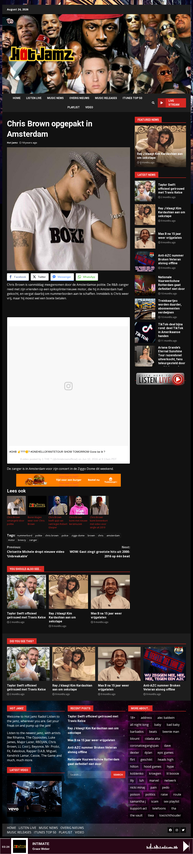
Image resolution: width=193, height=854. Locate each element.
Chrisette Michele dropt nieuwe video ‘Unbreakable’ (35, 551)
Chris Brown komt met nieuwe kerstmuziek (78, 521)
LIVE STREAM (173, 102)
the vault (136, 815)
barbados (137, 732)
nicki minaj (137, 787)
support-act (138, 808)
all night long (139, 725)
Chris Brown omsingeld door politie (15, 521)
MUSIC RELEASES (106, 98)
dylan (148, 752)
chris (100, 535)
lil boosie (172, 773)
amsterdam (113, 535)
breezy (22, 540)
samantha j (138, 801)
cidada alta (152, 738)
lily (132, 780)
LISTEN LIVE (33, 98)
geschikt (146, 759)
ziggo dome (78, 535)
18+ (132, 718)
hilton (134, 766)
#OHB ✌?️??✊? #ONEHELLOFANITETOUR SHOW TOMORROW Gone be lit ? (57, 451)
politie (38, 535)
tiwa (151, 815)
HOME (17, 98)
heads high (165, 759)
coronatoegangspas (144, 745)
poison (135, 794)
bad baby (173, 725)
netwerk (170, 780)
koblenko (136, 773)
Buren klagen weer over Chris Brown (36, 521)
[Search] (153, 102)
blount (134, 738)
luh (141, 780)
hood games (152, 766)
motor (11, 540)
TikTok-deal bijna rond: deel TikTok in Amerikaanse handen (145, 332)
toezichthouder (170, 815)
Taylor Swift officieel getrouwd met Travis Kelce (26, 592)
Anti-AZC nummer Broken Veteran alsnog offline (155, 156)
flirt (132, 759)
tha (173, 808)
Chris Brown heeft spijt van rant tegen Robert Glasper (57, 522)
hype (170, 766)
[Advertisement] (136, 51)
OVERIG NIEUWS (79, 98)
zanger (33, 540)
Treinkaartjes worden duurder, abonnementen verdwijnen (145, 309)
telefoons (159, 808)
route (177, 794)
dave (167, 745)
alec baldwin (166, 718)
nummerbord (24, 535)
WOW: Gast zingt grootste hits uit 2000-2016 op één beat (100, 551)
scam (154, 801)
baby (157, 725)
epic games (165, 752)
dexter (134, 752)
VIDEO (89, 107)
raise (164, 794)
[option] (160, 146)
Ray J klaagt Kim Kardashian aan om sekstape (68, 592)
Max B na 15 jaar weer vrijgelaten (110, 592)
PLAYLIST (73, 107)
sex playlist (171, 801)
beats (153, 732)
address (146, 718)
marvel (154, 780)
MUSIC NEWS (55, 98)
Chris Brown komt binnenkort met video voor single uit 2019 (99, 522)
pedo (165, 787)
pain (153, 787)
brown (91, 535)
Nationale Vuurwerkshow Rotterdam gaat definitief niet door (145, 285)
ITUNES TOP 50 (132, 98)
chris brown (52, 535)
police (65, 535)
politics (150, 794)
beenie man (170, 732)
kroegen (155, 773)
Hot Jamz (12, 142)
